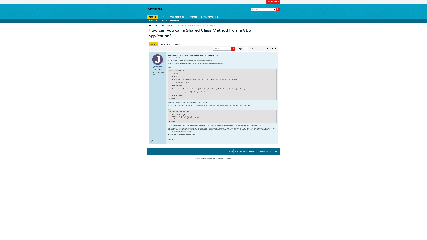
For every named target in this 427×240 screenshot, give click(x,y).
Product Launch (177, 17)
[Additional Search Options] (274, 9)
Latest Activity (165, 44)
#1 (276, 55)
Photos (177, 44)
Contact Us (243, 151)
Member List (153, 21)
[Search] (278, 9)
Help (236, 151)
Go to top (274, 151)
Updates (193, 17)
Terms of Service (262, 151)
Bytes (231, 151)
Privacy (251, 151)
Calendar (163, 21)
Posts (153, 44)
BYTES (162, 17)
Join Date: (155, 72)
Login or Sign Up (272, 2)
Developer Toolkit (209, 17)
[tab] (153, 44)
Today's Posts (174, 21)
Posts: (153, 74)
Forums (152, 17)
